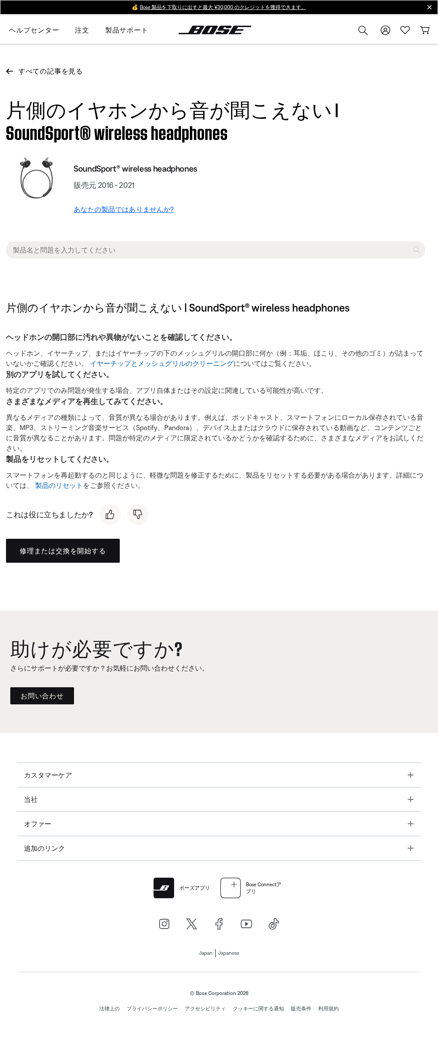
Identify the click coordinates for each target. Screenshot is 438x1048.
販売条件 (301, 1009)
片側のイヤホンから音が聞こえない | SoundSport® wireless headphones (172, 119)
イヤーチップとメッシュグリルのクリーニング (162, 363)
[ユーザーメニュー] (385, 30)
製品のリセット (59, 485)
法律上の (109, 1009)
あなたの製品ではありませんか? (124, 209)
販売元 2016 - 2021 (104, 185)
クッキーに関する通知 (258, 1009)
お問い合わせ (42, 696)
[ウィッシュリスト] (405, 30)
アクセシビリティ (205, 1009)
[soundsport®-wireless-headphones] (36, 178)
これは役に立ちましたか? (49, 514)
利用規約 (328, 1009)
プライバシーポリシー (152, 1009)
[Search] (363, 31)
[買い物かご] (424, 30)
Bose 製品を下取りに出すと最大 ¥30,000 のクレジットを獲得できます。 (223, 7)
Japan (206, 953)
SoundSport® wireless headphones (135, 168)
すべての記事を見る (50, 71)
